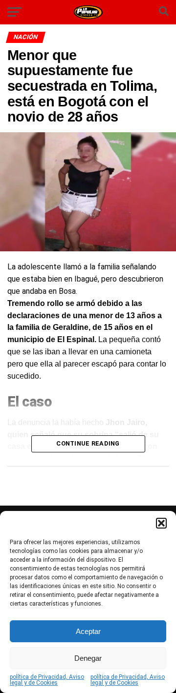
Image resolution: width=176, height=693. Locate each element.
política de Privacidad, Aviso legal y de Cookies (47, 680)
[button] (161, 523)
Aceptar (88, 631)
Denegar (88, 658)
